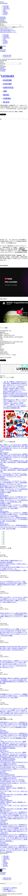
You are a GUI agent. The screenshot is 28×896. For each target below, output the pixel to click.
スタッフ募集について (9, 891)
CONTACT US (7, 56)
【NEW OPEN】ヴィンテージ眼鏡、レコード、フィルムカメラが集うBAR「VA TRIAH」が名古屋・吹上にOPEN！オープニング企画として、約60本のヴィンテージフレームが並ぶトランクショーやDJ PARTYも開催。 (14, 632)
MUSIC (5, 11)
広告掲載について (8, 889)
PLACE (5, 14)
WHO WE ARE (7, 55)
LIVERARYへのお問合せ (10, 887)
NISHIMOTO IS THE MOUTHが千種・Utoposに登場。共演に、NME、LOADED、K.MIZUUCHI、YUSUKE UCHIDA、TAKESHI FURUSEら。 (13, 648)
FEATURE (6, 6)
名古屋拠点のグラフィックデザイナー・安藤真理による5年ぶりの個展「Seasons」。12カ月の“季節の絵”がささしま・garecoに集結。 (14, 696)
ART (4, 10)
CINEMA (5, 13)
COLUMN (6, 7)
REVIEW (5, 866)
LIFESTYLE (6, 8)
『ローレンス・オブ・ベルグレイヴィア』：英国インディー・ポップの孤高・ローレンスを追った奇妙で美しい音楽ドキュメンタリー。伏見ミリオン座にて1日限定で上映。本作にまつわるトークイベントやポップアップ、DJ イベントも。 (14, 712)
